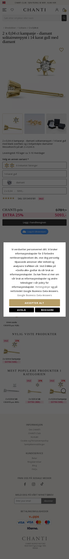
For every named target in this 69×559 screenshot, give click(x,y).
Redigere (47, 310)
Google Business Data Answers (34, 295)
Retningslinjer (43, 286)
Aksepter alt (34, 302)
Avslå (21, 310)
